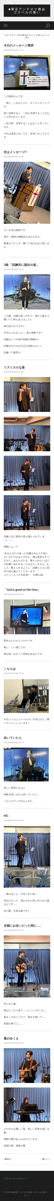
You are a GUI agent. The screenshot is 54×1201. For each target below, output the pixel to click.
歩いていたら (13, 737)
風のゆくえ (11, 1038)
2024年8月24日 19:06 (14, 269)
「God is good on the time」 (22, 589)
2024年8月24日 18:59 (14, 742)
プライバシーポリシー (16, 1178)
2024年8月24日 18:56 (14, 930)
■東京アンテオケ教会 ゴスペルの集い (27, 10)
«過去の (7, 1159)
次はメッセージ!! (15, 152)
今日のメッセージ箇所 (19, 45)
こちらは (10, 668)
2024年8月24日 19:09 (14, 156)
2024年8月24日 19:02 (14, 594)
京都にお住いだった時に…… (22, 925)
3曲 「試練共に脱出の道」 (21, 264)
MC (6, 815)
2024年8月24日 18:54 (14, 1043)
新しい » (46, 1159)
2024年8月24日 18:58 (14, 820)
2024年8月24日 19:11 (14, 50)
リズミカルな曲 (14, 367)
